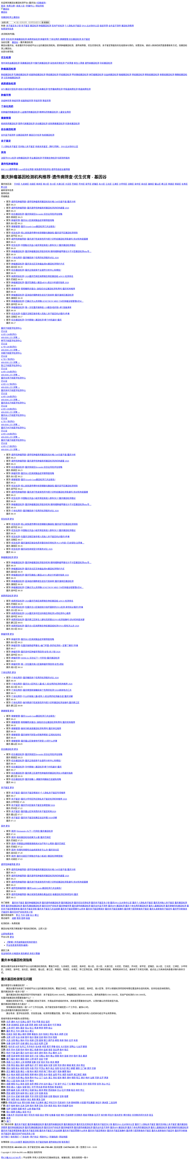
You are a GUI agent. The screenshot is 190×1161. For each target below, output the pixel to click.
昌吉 (42, 1115)
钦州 (71, 1106)
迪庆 (78, 1090)
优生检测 (10, 39)
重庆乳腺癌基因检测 (32, 906)
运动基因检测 (41, 124)
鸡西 (44, 1046)
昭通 (32, 1090)
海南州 (23, 1099)
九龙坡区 (25, 184)
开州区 (82, 184)
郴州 (36, 1074)
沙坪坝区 (123, 184)
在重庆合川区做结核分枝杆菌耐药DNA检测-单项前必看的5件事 (54, 607)
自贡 (32, 1084)
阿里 (38, 1109)
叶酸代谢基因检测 (41, 63)
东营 (50, 1065)
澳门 (8, 1121)
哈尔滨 (11, 1046)
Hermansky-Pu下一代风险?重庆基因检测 (35, 831)
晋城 (36, 1037)
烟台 (18, 1065)
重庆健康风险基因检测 (176, 906)
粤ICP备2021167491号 (11, 1157)
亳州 (62, 1056)
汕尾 (92, 1078)
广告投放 (24, 1137)
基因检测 (34, 26)
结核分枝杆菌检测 (26, 89)
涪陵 (27, 915)
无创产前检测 (58, 26)
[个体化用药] (16, 258)
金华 (36, 1053)
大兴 (18, 1022)
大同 (13, 1037)
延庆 (48, 1022)
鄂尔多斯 (26, 1102)
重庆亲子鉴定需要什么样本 (72, 909)
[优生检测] (15, 233)
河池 (46, 1106)
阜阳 (22, 1056)
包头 (19, 1102)
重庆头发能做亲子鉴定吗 (160, 909)
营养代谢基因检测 (26, 124)
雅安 (73, 1084)
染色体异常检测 (57, 63)
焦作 (48, 1068)
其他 (3, 152)
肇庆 (64, 1078)
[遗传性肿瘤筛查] (19, 202)
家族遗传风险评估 (42, 169)
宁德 (46, 1059)
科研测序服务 (63, 158)
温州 (18, 1053)
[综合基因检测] (18, 214)
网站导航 (40, 6)
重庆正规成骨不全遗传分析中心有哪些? (43, 270)
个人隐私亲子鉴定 (73, 26)
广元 (69, 1084)
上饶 (22, 1062)
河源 (97, 1078)
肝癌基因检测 (65, 75)
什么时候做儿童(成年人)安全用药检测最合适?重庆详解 (48, 696)
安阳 (27, 1068)
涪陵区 (131, 184)
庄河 (71, 1040)
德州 (64, 1065)
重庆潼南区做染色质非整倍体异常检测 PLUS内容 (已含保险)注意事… (52, 543)
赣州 (18, 1062)
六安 (36, 1056)
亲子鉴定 (25, 26)
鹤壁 (73, 1068)
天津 (8, 1025)
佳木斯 (38, 1046)
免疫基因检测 (48, 135)
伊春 (53, 1046)
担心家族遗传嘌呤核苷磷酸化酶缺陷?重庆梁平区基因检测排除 (49, 233)
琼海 (18, 1081)
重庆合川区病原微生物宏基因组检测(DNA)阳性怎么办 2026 (52, 626)
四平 (18, 1043)
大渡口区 (60, 184)
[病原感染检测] (18, 276)
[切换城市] (41, 3)
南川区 (46, 184)
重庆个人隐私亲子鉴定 (142, 903)
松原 (41, 1043)
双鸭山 (72, 1046)
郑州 (8, 1068)
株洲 (13, 1074)
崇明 (46, 1028)
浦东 (18, 1028)
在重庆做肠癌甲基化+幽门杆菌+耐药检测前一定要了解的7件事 (49, 645)
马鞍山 (42, 1056)
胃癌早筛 (46, 101)
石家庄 (9, 1034)
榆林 (22, 1093)
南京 (8, 1050)
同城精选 (5, 196)
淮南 (27, 1056)
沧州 (40, 1034)
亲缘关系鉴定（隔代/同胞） (47, 146)
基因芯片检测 (35, 135)
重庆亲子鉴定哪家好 (95, 909)
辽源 (46, 1043)
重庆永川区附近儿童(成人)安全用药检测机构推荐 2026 (47, 684)
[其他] (13, 831)
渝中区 (137, 184)
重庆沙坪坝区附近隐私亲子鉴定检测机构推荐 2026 (44, 799)
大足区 (68, 184)
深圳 (13, 1078)
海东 (18, 1099)
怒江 (82, 1090)
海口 (8, 1081)
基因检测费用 (127, 26)
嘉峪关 (56, 1096)
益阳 (55, 1074)
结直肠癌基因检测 (37, 75)
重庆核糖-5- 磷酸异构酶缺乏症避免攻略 (43, 779)
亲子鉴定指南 (42, 1142)
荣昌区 (171, 184)
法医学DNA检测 (8, 158)
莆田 (22, 1059)
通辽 (46, 1102)
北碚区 (32, 184)
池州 (71, 1056)
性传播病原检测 (55, 89)
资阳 (90, 1084)
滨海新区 (15, 1025)
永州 (46, 1074)
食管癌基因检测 (167, 75)
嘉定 (22, 1028)
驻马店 (63, 1068)
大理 (22, 1090)
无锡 (18, 1050)
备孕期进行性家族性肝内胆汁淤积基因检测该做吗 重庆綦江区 (51, 702)
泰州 (62, 1050)
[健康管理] (15, 226)
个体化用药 (54, 39)
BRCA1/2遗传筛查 (9, 169)
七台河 (79, 1046)
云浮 (101, 1078)
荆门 (46, 1071)
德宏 (46, 1090)
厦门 (8, 1059)
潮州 (69, 1078)
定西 (41, 1096)
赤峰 (33, 1102)
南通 (36, 1050)
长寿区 (184, 184)
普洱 (41, 1090)
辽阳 (36, 1040)
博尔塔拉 (127, 1115)
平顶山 (42, 1068)
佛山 (22, 1078)
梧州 (32, 1106)
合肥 (8, 1056)
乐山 (18, 1084)
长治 (18, 1037)
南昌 (28, 918)
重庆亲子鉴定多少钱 (100, 903)
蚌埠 (18, 1056)
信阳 (57, 1068)
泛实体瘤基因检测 (12, 78)
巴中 (85, 1084)
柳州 (18, 1106)
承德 (61, 1034)
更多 (12, 519)
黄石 (22, 1071)
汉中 (36, 1093)
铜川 (27, 1093)
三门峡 (83, 1068)
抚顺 (32, 1040)
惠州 (32, 1078)
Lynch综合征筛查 (26, 169)
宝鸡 (18, 1093)
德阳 (36, 1084)
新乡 (18, 1068)
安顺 (24, 1087)
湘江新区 (78, 1074)
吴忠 (24, 1112)
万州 (23, 915)
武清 (22, 1025)
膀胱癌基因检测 (152, 75)
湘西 (64, 1074)
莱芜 (73, 1065)
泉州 (18, 1059)
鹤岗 (85, 1046)
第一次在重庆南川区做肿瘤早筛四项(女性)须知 (42, 664)
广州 (8, 1078)
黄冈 (36, 1071)
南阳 (22, 1068)
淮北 (80, 1056)
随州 (69, 1071)
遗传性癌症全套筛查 (60, 169)
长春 (8, 1043)
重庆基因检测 (67, 903)
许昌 (32, 1068)
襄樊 (64, 1071)
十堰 (27, 1071)
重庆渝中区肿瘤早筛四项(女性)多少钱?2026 (40, 652)
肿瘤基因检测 (45, 26)
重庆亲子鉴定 (18, 903)
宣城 (66, 1056)
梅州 (87, 1078)
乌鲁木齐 (10, 1115)
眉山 (50, 1084)
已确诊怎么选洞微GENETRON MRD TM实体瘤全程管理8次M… (54, 301)
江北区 (108, 184)
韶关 (60, 1078)
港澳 (106, 1078)
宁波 (13, 1053)
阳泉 (55, 1037)
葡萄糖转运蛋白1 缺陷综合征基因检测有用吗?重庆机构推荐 (48, 289)
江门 (41, 1078)
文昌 (22, 1081)
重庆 (8, 1031)
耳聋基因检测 (26, 63)
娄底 (50, 1074)
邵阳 (41, 1074)
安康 (41, 1093)
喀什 (26, 1115)
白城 (22, 1043)
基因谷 (15, 42)
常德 (32, 1074)
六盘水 (19, 1087)
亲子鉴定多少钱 (13, 26)
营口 (46, 1040)
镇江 (32, 1050)
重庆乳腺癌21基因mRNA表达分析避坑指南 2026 (47, 282)
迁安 (66, 1034)
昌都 (20, 1109)
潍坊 (22, 1065)
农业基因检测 (35, 158)
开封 (36, 1068)
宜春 (34, 1062)
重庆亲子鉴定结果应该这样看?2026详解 (39, 818)
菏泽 (60, 1065)
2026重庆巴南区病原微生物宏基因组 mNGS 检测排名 (49, 276)
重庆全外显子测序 (99, 906)
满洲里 (105, 1102)
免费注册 (11, 6)
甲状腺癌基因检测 (80, 75)
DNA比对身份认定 (69, 146)
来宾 (50, 1106)
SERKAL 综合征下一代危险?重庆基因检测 (40, 658)
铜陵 (57, 1056)
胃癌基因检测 (52, 75)
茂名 (55, 1078)
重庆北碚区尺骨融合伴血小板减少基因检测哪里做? (40, 856)
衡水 (56, 1034)
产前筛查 (69, 63)
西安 (8, 1093)
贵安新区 (58, 1087)
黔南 (45, 1087)
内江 (64, 1084)
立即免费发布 (7, 934)
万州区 (17, 184)
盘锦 (41, 1040)
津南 (36, 1025)
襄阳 (13, 1071)
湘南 (84, 1074)
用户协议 (34, 1137)
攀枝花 (79, 1084)
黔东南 (39, 1087)
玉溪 (18, 1090)
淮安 (50, 1050)
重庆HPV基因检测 (116, 906)
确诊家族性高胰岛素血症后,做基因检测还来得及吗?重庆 (52, 894)
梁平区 (88, 184)
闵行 (13, 1028)
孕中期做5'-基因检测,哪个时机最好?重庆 (43, 320)
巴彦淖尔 (62, 1102)
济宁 (36, 1065)
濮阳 (78, 1068)
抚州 (43, 1062)
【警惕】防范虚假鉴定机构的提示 (21, 942)
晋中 (27, 1037)
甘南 (62, 1096)
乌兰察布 (39, 1102)
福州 (13, 1059)
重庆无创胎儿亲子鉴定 (163, 903)
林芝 (24, 1109)
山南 (29, 1109)
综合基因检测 (75, 39)
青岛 (13, 1065)
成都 (14, 918)
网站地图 (63, 1137)
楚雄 (68, 1090)
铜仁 (29, 1087)
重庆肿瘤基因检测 (33, 903)
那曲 (34, 1109)
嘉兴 (22, 1053)
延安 (32, 1093)
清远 (83, 1078)
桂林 (13, 1106)
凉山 (103, 1084)
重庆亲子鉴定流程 (28, 909)
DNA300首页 (16, 1142)
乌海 (68, 1102)
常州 (27, 1050)
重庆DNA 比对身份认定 (121, 903)
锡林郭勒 (75, 1102)
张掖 (22, 1096)
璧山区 (158, 184)
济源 (94, 1068)
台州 (27, 1053)
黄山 (52, 1056)
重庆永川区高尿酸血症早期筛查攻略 (37, 220)
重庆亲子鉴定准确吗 (114, 909)
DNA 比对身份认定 (90, 26)
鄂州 (50, 1071)
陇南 (46, 1096)
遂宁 (60, 1084)
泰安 (41, 1065)
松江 (32, 1028)
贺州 (60, 1106)
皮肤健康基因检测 (56, 124)
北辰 (26, 1025)
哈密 (58, 1115)
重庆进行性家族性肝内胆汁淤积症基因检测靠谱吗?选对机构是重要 (57, 239)
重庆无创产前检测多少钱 (21, 912)
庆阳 (36, 1096)
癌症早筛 (104, 26)
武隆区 (95, 184)
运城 (22, 1037)
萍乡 (48, 1062)
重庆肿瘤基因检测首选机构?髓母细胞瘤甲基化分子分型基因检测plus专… (58, 251)
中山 (36, 1078)
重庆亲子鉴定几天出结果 (48, 909)
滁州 (48, 1056)
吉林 (13, 1043)
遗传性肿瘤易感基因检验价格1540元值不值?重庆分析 (51, 202)
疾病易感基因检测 (9, 124)
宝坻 (45, 1025)
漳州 (27, 1059)
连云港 (56, 1050)
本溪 (76, 1040)
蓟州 (50, 1025)
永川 (32, 915)
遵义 (13, 1087)
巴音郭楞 (69, 1115)
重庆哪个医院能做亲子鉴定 (136, 909)
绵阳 (13, 1084)
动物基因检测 (23, 158)
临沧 (73, 1090)
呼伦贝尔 (53, 1102)
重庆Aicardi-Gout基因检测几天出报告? (38, 226)
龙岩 (41, 1059)
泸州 (41, 1084)
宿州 (76, 1056)
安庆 (32, 1056)
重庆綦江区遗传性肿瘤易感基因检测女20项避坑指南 (49, 773)
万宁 (27, 1081)
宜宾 (27, 1084)
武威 (18, 1096)
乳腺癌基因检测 (21, 75)
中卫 (29, 1112)
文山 (59, 1090)
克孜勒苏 (78, 1115)
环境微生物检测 (49, 158)
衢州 (55, 1053)
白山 (32, 1043)
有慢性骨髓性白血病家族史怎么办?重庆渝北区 (38, 850)
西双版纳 (52, 1090)
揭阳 (73, 1078)
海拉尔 (98, 1102)
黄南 (34, 1099)
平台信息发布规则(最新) (17, 945)
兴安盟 (83, 1102)
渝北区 (144, 184)
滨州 (78, 1065)
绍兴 (32, 1053)
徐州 (22, 1050)
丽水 (46, 1053)
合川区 (53, 184)
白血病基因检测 (111, 75)
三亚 (13, 1081)
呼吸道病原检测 (70, 89)
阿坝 (94, 1084)
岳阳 (22, 1074)
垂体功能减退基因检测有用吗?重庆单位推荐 (41, 728)
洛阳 (13, 1068)
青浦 (36, 1028)
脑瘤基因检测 (125, 75)
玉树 (43, 1099)
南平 (36, 1059)
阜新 (62, 1040)
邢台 (52, 1034)
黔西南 (51, 1087)
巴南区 (75, 184)
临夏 (66, 1096)
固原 (13, 1112)
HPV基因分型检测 (9, 89)
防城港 (65, 1106)
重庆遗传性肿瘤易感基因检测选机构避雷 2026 (48, 208)
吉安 (38, 1062)
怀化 (60, 1074)
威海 (46, 1065)
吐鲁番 (52, 1115)
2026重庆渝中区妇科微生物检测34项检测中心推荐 (48, 613)
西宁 (8, 1099)
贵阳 (19, 918)
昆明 (23, 918)
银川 (8, 1112)
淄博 (27, 1065)
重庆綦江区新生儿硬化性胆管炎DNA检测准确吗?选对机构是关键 (54, 619)
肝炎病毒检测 (41, 89)
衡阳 (27, 1074)
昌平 (29, 1022)
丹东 (27, 1040)
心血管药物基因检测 (29, 112)
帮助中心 (44, 1137)
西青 (31, 1025)
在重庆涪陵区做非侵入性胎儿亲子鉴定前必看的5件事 (45, 314)
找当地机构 (6, 953)
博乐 (63, 1115)
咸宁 (55, 1071)
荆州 (32, 1071)
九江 (13, 1062)
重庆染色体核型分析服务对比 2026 (36, 549)
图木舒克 (118, 1115)
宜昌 (18, 1071)
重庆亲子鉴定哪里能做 (11, 1130)
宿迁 (66, 1050)
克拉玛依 (19, 1115)
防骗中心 (30, 6)
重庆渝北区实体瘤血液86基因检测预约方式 (44, 264)
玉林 (27, 1106)
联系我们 (15, 1137)
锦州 (22, 1040)
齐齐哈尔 (30, 1046)
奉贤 (41, 1028)
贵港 (36, 1106)
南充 (22, 1084)
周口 (68, 1068)
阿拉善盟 (90, 1102)
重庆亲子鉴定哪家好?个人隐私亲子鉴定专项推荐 (43, 793)
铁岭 (66, 1040)
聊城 (69, 1065)
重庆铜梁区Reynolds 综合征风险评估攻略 (43, 214)
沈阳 (13, 1040)
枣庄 (83, 1065)
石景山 (23, 1022)
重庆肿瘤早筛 (65, 906)
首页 (3, 39)
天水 (13, 1096)
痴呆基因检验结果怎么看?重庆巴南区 (34, 837)
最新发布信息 (7, 190)
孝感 (41, 1071)
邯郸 (29, 1034)
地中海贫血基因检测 (10, 63)
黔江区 (4, 187)
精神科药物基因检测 (48, 112)
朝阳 (57, 1040)
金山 (50, 1028)
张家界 (70, 1074)
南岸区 (39, 184)
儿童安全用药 (64, 112)
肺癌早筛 (16, 101)
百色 (41, 1106)
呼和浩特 (12, 1102)
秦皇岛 (35, 1034)
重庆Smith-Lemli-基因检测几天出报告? (44, 888)
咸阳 (13, 1093)
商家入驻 (20, 6)
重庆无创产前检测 (50, 906)
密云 (43, 1022)
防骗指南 (54, 1137)
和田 (37, 1115)
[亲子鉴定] (15, 793)
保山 (36, 1090)
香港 (8, 1118)
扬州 (41, 1050)
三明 (32, 1059)
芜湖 (13, 1056)
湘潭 (18, 1074)
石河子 (97, 1115)
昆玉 (151, 1115)
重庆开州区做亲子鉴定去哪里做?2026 (38, 805)
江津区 (115, 184)
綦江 (37, 915)
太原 (8, 1037)
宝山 (27, 1028)
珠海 (27, 1078)
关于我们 (5, 1137)
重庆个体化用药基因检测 (136, 906)
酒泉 (27, 1096)
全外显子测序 (114, 26)
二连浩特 (113, 1102)
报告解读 (25, 953)
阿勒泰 (91, 1115)
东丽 (40, 1025)
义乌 (60, 1053)
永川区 (102, 184)
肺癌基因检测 (7, 75)
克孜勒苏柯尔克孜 (140, 1115)
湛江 (50, 1078)
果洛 (38, 1099)
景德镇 (28, 1062)
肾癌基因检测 (138, 75)
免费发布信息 (7, 29)
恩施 (60, 1071)
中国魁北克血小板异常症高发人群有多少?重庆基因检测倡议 (48, 245)
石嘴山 (19, 1112)
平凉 (32, 1096)
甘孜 (99, 1084)
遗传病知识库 (55, 1142)
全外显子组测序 (8, 135)
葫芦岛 (51, 1040)
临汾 (32, 1037)
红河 (64, 1090)
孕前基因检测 (106, 63)
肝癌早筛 (38, 101)
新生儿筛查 (79, 63)
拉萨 (8, 1109)
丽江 (27, 1090)
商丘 (52, 1068)
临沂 (32, 1065)
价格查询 (16, 953)
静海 (59, 1025)
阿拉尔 (111, 1115)
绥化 (58, 1046)
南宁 (8, 1106)
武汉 (8, 1071)
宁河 (54, 1025)
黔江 (18, 915)
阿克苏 (32, 1115)
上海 (8, 1028)
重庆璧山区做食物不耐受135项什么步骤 (39, 741)
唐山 (20, 1034)
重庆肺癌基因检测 (14, 906)
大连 (8, 1040)
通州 (13, 1022)
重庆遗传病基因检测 (51, 903)
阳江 (78, 1078)
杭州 (8, 1053)
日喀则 (14, 1109)
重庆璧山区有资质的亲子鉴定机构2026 (38, 811)
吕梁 (41, 1037)
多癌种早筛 (6, 101)
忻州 (50, 1037)
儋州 (32, 1081)
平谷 (34, 1022)
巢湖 (85, 1056)
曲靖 (13, 1090)
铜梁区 (178, 184)
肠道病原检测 (84, 89)
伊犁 (47, 1115)
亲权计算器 (34, 953)
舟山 (50, 1053)
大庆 (17, 1046)
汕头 (46, 1078)
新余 (52, 1062)
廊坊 (24, 1034)
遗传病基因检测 (92, 63)
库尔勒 (104, 1115)
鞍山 (18, 1040)
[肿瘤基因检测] (18, 251)
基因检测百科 (29, 1142)
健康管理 (64, 39)
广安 (55, 1084)
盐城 (46, 1050)
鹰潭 (57, 1062)
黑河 (49, 1046)
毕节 (34, 1087)
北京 (8, 1022)
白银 (50, 1096)
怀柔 (38, 1022)
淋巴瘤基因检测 (96, 75)
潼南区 (151, 184)
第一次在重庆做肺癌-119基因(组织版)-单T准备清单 (48, 307)
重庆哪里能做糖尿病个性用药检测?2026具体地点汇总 (47, 690)
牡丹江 (23, 1046)
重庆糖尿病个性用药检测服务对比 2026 (41, 258)
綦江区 (164, 184)
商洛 (46, 1093)
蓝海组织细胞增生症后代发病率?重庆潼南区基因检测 (49, 295)
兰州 (8, 1096)
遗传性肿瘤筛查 (9, 163)
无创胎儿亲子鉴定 (26, 146)
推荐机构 (5, 193)
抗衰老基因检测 (72, 124)
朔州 (46, 1037)
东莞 (18, 1078)
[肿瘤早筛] (15, 220)
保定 (15, 1034)
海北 (29, 1099)
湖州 (41, 1053)
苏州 (13, 1050)
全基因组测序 (22, 135)
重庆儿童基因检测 (157, 906)
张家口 (46, 1034)
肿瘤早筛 (44, 39)
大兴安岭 (65, 1046)
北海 (22, 1106)
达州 (46, 1084)
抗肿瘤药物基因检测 (10, 112)
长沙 (8, 1074)
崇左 (55, 1106)
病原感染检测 (33, 39)
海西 (13, 1099)
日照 (55, 1065)
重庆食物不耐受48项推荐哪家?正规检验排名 (41, 735)
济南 (8, 1065)
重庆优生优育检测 (82, 903)
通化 (27, 1043)
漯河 (89, 1068)
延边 (36, 1043)
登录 (3, 6)
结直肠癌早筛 (27, 101)
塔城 (85, 1115)
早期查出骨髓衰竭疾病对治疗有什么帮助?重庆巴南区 (41, 843)
